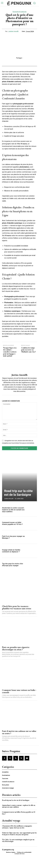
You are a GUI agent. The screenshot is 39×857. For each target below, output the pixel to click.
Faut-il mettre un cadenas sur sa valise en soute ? (19, 732)
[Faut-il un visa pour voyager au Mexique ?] (32, 537)
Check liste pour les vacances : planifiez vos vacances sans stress (16, 607)
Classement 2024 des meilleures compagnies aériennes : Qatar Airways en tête (17, 827)
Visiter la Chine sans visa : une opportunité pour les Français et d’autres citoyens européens (19, 834)
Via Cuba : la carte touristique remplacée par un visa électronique (18, 840)
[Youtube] (27, 758)
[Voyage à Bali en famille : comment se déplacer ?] (32, 551)
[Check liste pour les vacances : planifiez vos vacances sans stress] (19, 590)
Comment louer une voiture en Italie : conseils (19, 691)
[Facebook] (4, 758)
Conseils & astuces (20, 12)
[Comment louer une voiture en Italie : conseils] (19, 674)
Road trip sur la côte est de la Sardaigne (18, 492)
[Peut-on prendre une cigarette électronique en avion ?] (19, 631)
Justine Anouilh (13, 31)
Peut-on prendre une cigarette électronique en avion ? (15, 648)
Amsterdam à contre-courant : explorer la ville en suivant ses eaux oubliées (13, 510)
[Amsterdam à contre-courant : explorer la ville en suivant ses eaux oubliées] (32, 509)
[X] (21, 758)
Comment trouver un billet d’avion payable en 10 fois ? (12, 523)
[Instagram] (10, 758)
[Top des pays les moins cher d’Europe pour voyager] (32, 564)
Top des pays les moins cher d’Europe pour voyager (12, 564)
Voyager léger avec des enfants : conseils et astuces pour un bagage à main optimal (10, 352)
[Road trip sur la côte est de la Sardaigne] (19, 477)
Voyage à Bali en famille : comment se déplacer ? (11, 551)
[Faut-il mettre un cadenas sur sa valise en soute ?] (19, 715)
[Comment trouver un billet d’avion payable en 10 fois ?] (32, 523)
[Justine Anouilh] (20, 367)
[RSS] (15, 758)
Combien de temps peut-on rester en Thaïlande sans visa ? (28, 350)
